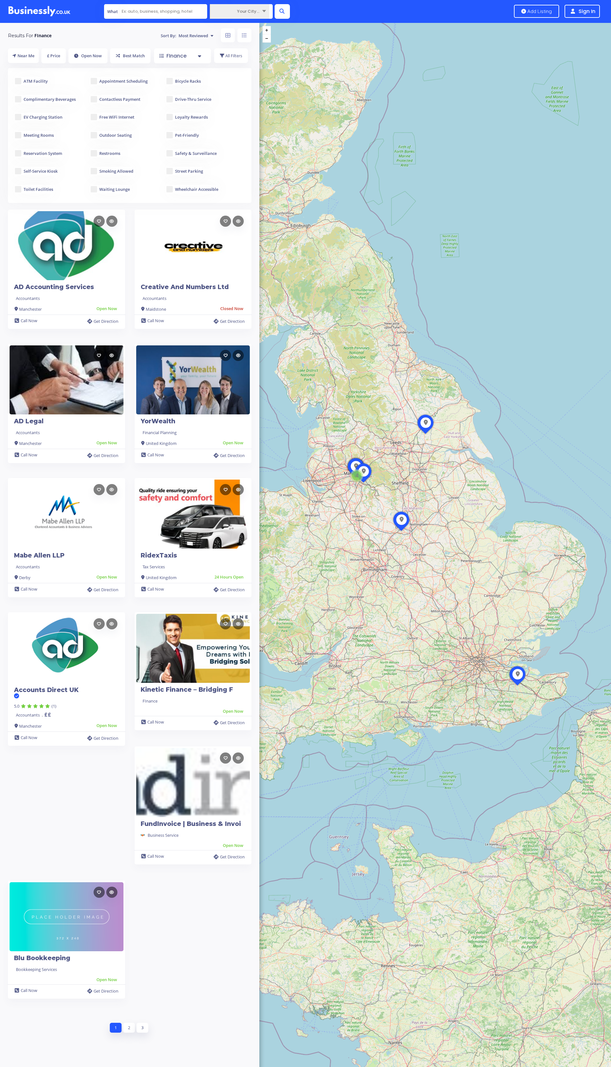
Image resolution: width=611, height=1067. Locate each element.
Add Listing (539, 11)
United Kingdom (161, 443)
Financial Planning (160, 432)
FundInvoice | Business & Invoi (191, 824)
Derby (25, 577)
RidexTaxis (159, 555)
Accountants (28, 298)
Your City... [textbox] (248, 11)
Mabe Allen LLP (39, 555)
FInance (150, 701)
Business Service (163, 835)
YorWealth (158, 421)
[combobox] (239, 11)
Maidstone (156, 309)
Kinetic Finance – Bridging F (187, 689)
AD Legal (29, 421)
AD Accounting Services (54, 287)
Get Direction (106, 321)
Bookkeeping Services (36, 969)
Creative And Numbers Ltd (185, 287)
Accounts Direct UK (46, 690)
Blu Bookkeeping (42, 958)
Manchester (30, 309)
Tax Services (154, 567)
